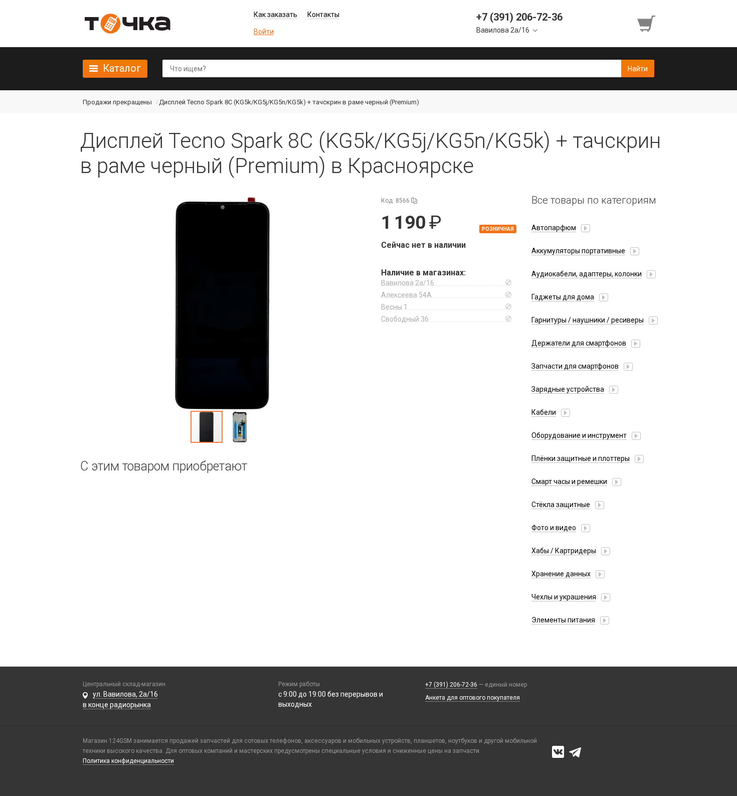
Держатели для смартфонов (578, 343)
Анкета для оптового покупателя (472, 697)
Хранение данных (561, 574)
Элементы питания (563, 620)
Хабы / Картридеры (563, 551)
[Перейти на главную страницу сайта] (127, 24)
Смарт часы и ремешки (569, 481)
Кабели (543, 412)
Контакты (323, 15)
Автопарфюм (553, 228)
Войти (264, 32)
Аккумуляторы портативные (578, 251)
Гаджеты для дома (562, 297)
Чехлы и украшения (563, 597)
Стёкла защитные (560, 505)
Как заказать (275, 15)
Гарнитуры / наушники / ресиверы (587, 320)
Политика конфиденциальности (128, 760)
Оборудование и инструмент (579, 435)
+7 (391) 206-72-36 (451, 684)
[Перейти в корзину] (647, 24)
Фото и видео (553, 528)
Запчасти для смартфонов (575, 366)
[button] (223, 302)
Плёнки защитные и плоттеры (580, 458)
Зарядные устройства (567, 389)
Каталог (122, 68)
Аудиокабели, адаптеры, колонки (586, 274)
